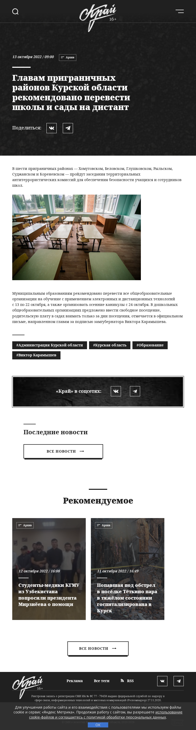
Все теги (101, 680)
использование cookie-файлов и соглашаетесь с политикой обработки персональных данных (105, 715)
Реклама (75, 680)
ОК (98, 724)
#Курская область (109, 345)
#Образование (150, 345)
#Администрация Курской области (49, 345)
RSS (130, 680)
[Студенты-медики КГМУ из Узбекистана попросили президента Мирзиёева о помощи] (49, 569)
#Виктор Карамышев (36, 355)
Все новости (61, 451)
